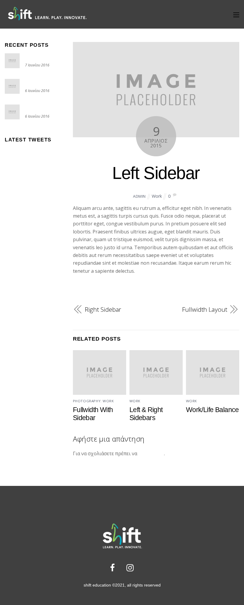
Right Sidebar (103, 309)
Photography (87, 401)
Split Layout (38, 108)
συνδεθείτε (151, 453)
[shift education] (47, 20)
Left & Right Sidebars (146, 414)
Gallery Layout (41, 56)
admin (139, 196)
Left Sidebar (156, 173)
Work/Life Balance (212, 410)
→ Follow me (17, 154)
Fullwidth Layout (204, 309)
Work (157, 196)
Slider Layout (40, 82)
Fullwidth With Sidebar (93, 414)
